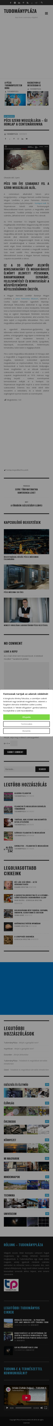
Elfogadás (26, 717)
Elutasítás (26, 731)
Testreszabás (26, 724)
